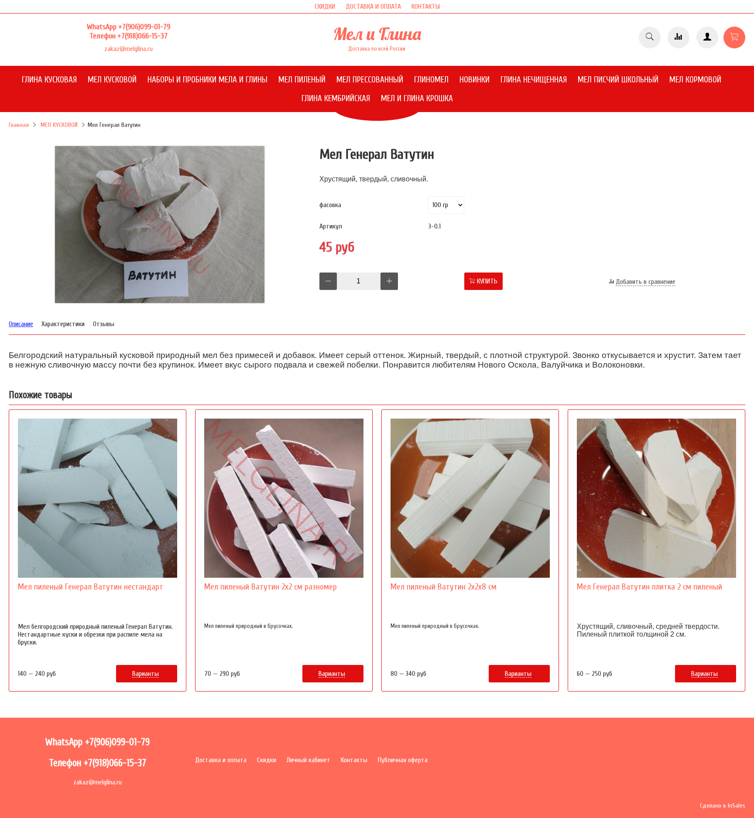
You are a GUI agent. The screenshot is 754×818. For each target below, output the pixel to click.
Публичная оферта (403, 760)
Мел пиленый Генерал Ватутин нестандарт (90, 587)
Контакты (354, 760)
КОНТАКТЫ (425, 6)
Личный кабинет (308, 760)
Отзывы (103, 324)
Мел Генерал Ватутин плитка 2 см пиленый (649, 587)
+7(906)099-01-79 (144, 26)
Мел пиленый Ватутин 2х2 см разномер (270, 587)
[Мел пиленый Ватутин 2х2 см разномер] (283, 498)
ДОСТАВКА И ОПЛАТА (373, 6)
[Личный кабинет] (707, 37)
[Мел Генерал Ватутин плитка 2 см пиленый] (656, 498)
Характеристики (63, 324)
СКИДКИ (325, 6)
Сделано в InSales (722, 805)
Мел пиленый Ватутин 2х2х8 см (444, 587)
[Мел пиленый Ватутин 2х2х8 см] (470, 498)
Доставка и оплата (221, 760)
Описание (21, 324)
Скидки (266, 760)
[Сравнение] (678, 37)
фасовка (330, 205)
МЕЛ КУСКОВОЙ (59, 125)
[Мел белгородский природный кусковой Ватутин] (159, 301)
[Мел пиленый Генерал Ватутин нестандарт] (97, 498)
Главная (19, 125)
